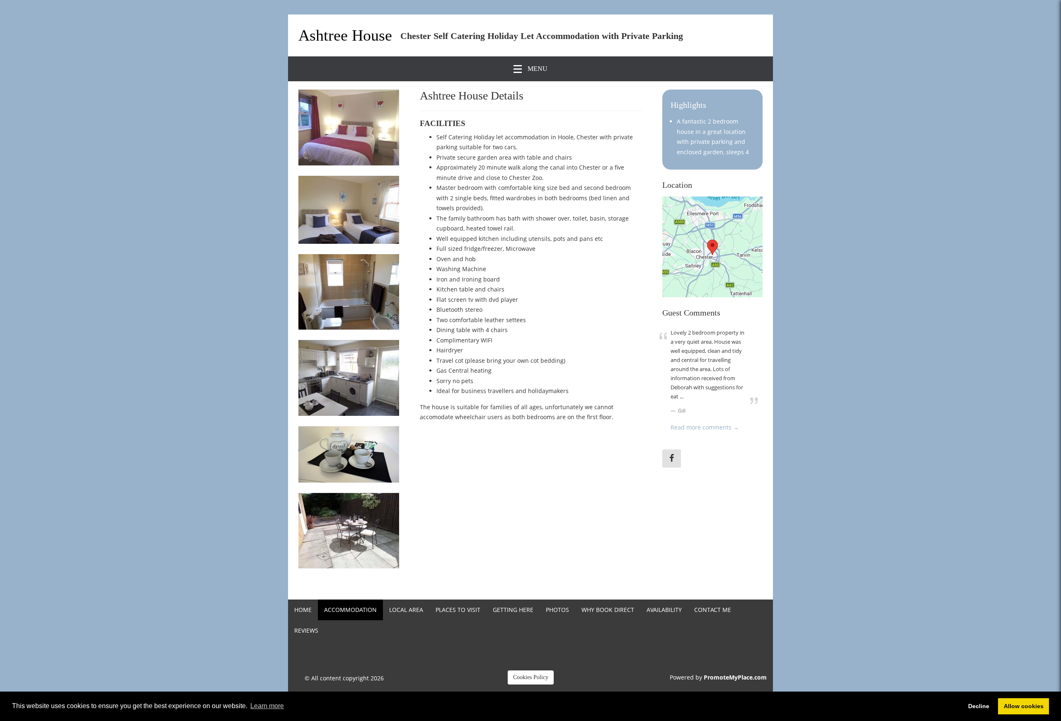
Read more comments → (705, 427)
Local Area (406, 610)
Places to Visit (458, 610)
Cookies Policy (530, 677)
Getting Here (513, 610)
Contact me (712, 610)
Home (303, 610)
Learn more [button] (267, 705)
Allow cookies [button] (1024, 706)
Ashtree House (345, 35)
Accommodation (350, 610)
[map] (712, 247)
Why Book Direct (607, 610)
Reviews (306, 630)
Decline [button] (978, 706)
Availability (664, 610)
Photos (557, 610)
